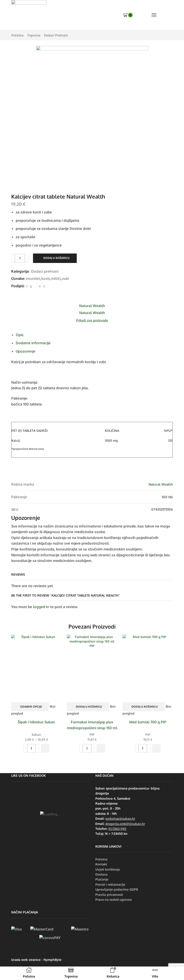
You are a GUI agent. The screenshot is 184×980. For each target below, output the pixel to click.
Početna (17, 35)
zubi (65, 278)
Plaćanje (101, 879)
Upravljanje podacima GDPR (116, 889)
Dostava (101, 874)
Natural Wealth (161, 484)
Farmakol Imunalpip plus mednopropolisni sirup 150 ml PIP (92, 728)
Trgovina (33, 35)
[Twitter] (27, 286)
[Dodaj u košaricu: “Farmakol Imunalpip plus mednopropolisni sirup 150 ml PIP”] (100, 748)
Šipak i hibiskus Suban (36, 722)
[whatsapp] (40, 286)
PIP (92, 734)
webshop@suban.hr (120, 818)
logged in (41, 606)
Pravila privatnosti (109, 894)
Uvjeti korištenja (107, 869)
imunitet (33, 278)
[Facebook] (31, 286)
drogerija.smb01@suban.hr (125, 824)
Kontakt (101, 864)
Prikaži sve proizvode (92, 320)
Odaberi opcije (31, 706)
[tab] (20, 335)
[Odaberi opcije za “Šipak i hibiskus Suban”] (45, 748)
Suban (36, 734)
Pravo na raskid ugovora (113, 899)
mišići (56, 278)
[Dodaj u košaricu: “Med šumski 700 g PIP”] (156, 748)
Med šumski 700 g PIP (147, 722)
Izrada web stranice (26, 960)
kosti (45, 278)
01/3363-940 (117, 829)
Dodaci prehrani (56, 35)
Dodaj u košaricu (56, 258)
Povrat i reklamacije (110, 884)
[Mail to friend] (35, 286)
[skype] (43, 286)
